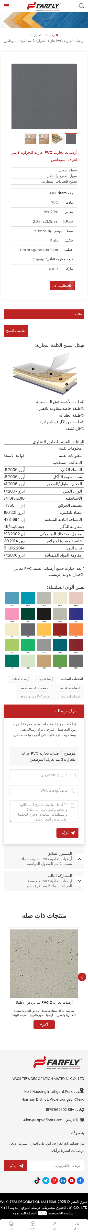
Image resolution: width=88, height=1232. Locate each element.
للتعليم (39, 34)
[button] (82, 977)
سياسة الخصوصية (61, 1213)
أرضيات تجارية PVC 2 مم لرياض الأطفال (44, 1003)
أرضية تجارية (46, 679)
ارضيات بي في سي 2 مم (34, 688)
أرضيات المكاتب (20, 679)
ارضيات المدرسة (71, 696)
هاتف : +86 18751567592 (65, 1109)
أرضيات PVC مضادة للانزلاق (35, 696)
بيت (52, 34)
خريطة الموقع (31, 1207)
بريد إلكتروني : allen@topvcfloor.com (53, 1119)
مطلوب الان (60, 286)
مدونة (14, 1207)
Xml (3, 1207)
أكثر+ (44, 1024)
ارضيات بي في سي (69, 688)
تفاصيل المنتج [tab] (15, 331)
